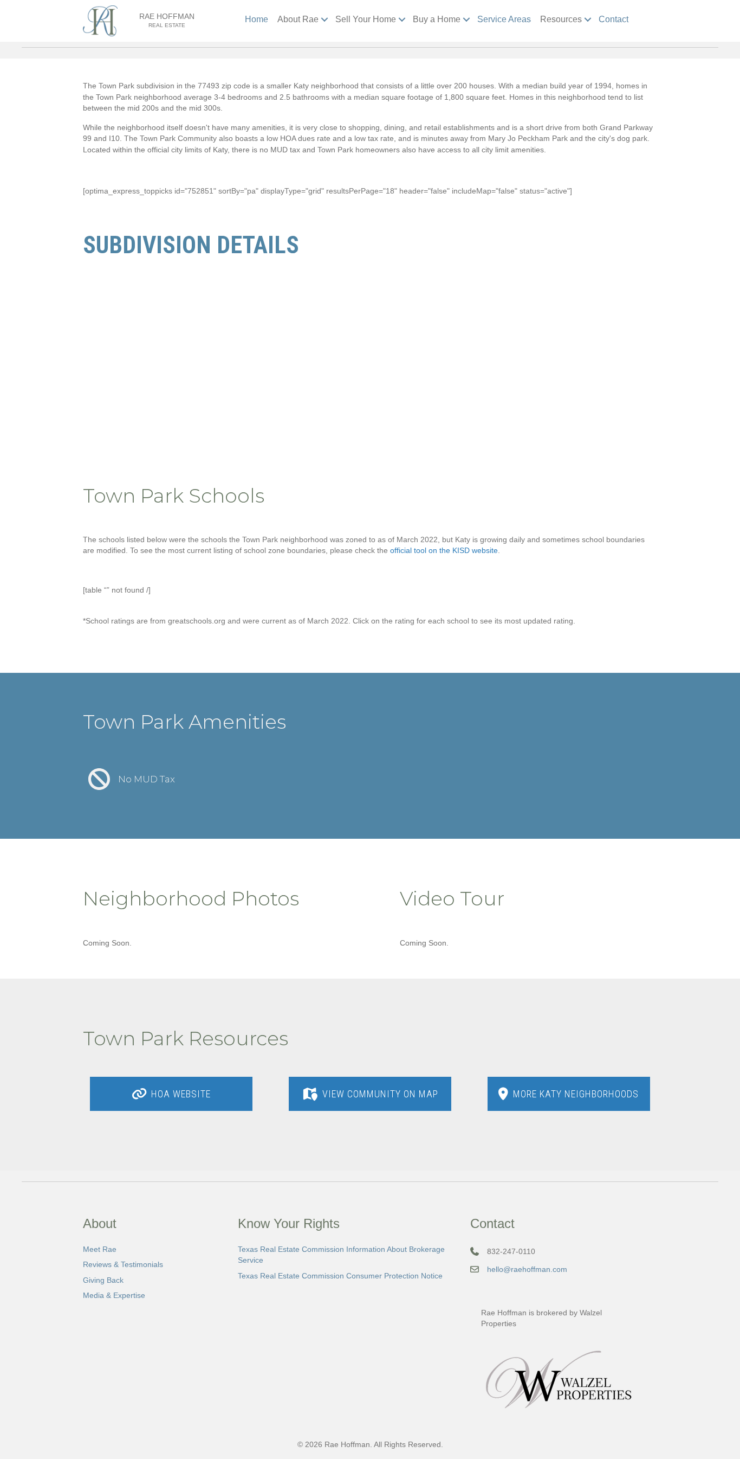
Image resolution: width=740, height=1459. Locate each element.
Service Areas (504, 19)
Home (256, 19)
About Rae (298, 19)
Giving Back (103, 1280)
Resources (561, 19)
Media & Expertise (114, 1295)
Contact (613, 19)
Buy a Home (436, 19)
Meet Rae (99, 1249)
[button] (324, 19)
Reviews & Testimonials (123, 1264)
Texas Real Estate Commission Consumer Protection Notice (340, 1275)
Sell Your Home (365, 19)
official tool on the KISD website (444, 550)
